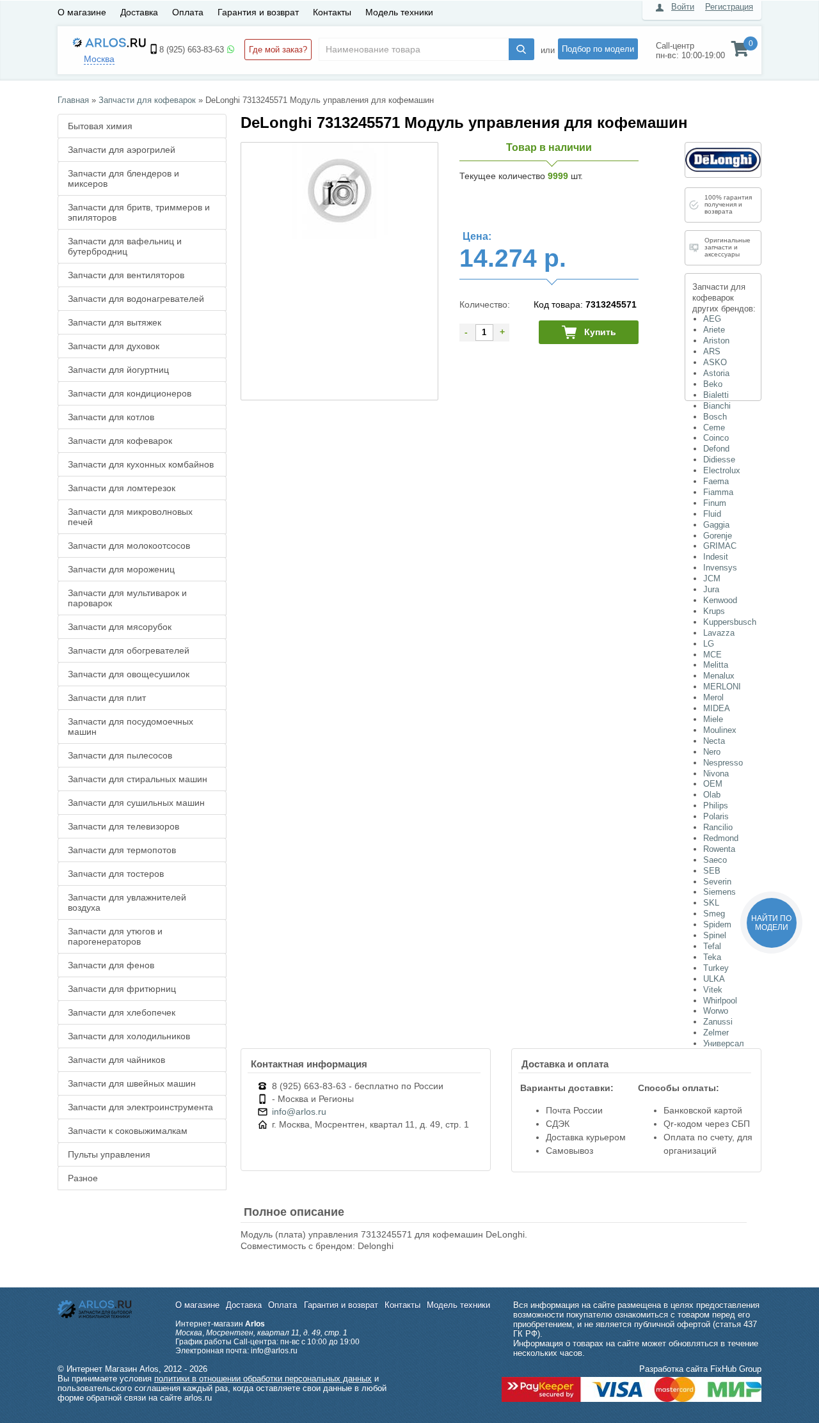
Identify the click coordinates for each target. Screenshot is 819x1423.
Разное (83, 1178)
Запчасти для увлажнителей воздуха (127, 902)
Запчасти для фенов (111, 965)
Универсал (723, 1043)
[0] (740, 51)
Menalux (719, 675)
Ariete (714, 329)
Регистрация (729, 7)
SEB (711, 871)
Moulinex (719, 730)
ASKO (715, 362)
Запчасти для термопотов (122, 850)
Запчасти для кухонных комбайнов (141, 464)
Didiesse (719, 459)
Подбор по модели (598, 49)
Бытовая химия (100, 126)
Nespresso (723, 762)
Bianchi (717, 406)
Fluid (712, 514)
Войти (682, 7)
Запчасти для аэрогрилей (121, 150)
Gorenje (717, 535)
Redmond (720, 838)
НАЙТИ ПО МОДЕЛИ (771, 923)
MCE (712, 654)
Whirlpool (720, 1000)
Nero (711, 752)
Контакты (332, 12)
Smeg (714, 913)
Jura (711, 589)
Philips (715, 805)
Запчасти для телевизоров (123, 826)
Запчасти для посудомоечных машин (130, 726)
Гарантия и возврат (258, 12)
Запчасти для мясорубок (119, 627)
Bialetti (716, 395)
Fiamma (718, 492)
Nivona (716, 773)
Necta (714, 741)
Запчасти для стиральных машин (137, 779)
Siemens (719, 892)
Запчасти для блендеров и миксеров (123, 178)
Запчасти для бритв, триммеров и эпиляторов (139, 212)
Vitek (712, 990)
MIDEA (716, 708)
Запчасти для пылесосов (120, 755)
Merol (713, 697)
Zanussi (718, 1021)
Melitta (715, 665)
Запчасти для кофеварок (120, 441)
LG (708, 644)
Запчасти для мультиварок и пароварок (127, 598)
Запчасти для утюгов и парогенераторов (115, 936)
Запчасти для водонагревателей (136, 299)
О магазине (82, 12)
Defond (716, 448)
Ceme (714, 427)
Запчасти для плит (107, 698)
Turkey (716, 968)
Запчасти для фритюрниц (122, 989)
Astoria (716, 373)
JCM (711, 578)
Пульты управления (109, 1154)
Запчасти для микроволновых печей (130, 517)
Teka (712, 957)
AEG (712, 319)
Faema (716, 481)
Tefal (712, 946)
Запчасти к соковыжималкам (127, 1131)
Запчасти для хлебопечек (121, 1012)
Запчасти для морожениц (121, 569)
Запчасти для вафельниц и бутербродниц (125, 246)
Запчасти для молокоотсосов (129, 545)
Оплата (187, 12)
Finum (714, 503)
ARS (711, 351)
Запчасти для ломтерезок (121, 488)
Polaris (716, 816)
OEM (712, 784)
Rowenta (719, 849)
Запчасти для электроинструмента (140, 1107)
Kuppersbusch (729, 622)
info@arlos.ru (299, 1111)
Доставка (139, 12)
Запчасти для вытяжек (114, 322)
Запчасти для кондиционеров (129, 393)
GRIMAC (719, 546)
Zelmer (716, 1032)
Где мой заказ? (278, 49)
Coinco (716, 438)
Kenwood (720, 600)
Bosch (715, 416)
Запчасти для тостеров (116, 874)
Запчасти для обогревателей (128, 650)
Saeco (715, 860)
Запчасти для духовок (113, 346)
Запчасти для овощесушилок (128, 674)
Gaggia (716, 525)
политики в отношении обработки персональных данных (263, 1378)
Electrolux (721, 470)
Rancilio (718, 827)
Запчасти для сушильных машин (136, 803)
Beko (712, 384)
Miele (713, 719)
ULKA (714, 979)
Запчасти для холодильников (129, 1036)
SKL (711, 903)
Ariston (716, 340)
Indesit (715, 557)
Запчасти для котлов (111, 417)
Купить (600, 332)
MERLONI (722, 686)
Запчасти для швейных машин (132, 1083)
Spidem (717, 924)
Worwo (715, 1011)
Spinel (714, 935)
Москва (99, 59)
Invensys (720, 567)
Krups (714, 611)
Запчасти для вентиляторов (126, 275)
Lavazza (719, 633)
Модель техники (399, 12)
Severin (717, 881)
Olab (711, 794)
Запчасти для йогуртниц (118, 370)
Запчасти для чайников (116, 1060)
